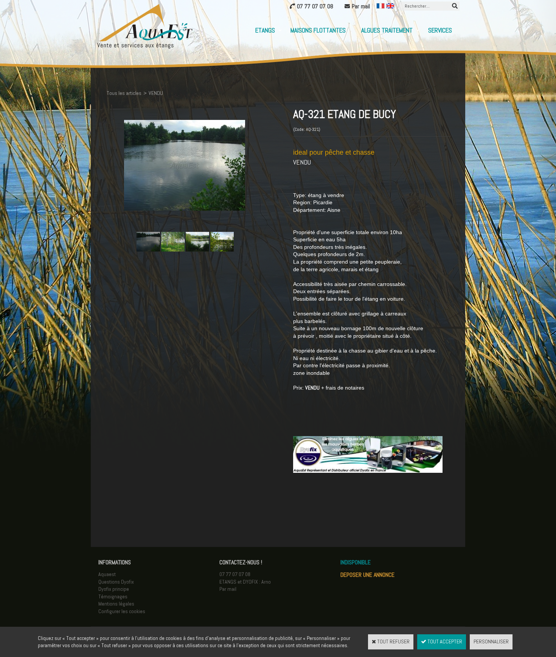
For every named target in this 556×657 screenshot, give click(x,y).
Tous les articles (124, 93)
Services (440, 30)
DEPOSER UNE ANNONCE (367, 575)
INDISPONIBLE (355, 562)
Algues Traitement (387, 30)
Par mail (227, 589)
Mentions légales (116, 603)
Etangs (265, 30)
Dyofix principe (113, 589)
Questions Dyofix (116, 581)
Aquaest (107, 574)
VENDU (156, 93)
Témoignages (112, 596)
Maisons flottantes (318, 30)
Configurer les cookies (121, 611)
